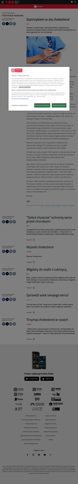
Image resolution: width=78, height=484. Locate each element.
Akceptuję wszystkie (59, 105)
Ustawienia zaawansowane (20, 105)
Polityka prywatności (24, 87)
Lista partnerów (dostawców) (20, 99)
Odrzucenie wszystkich (42, 105)
